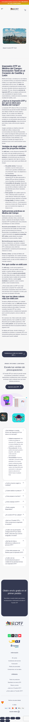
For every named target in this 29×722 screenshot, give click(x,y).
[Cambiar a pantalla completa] (7, 718)
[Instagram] (12, 635)
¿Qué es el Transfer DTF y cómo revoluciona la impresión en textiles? (13, 522)
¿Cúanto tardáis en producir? (13, 490)
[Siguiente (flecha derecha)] (7, 721)
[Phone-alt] (16, 635)
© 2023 (14, 704)
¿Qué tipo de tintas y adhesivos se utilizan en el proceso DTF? (12, 543)
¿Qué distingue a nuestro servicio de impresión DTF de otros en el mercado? (13, 432)
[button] (14, 432)
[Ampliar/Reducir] (2, 718)
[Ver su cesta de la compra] (25, 10)
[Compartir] (12, 718)
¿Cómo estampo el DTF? (12, 501)
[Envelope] (19, 635)
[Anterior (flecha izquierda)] (2, 721)
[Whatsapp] (9, 635)
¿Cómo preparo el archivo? (13, 496)
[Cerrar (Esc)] (17, 718)
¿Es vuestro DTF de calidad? (13, 515)
